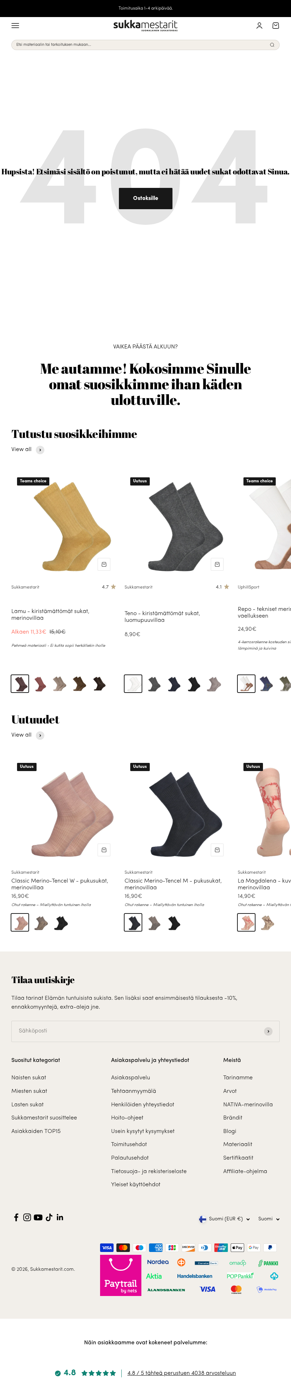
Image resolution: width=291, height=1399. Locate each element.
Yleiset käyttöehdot (135, 1185)
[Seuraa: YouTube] (38, 1217)
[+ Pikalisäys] (104, 564)
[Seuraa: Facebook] (16, 1217)
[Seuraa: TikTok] (49, 1217)
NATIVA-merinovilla (248, 1105)
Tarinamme (238, 1078)
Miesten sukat (29, 1091)
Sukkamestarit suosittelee (44, 1118)
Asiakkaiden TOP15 (36, 1131)
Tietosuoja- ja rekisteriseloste (149, 1172)
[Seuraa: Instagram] (27, 1217)
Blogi (229, 1131)
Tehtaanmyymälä (133, 1091)
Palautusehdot (130, 1158)
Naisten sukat (28, 1078)
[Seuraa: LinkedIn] (60, 1217)
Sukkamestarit (25, 587)
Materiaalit (237, 1145)
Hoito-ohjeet (127, 1118)
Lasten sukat (27, 1105)
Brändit (232, 1118)
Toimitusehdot (129, 1145)
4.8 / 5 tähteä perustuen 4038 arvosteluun (181, 1373)
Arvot (230, 1091)
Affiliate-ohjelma (245, 1172)
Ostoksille (145, 198)
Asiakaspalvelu (130, 1078)
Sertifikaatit (238, 1158)
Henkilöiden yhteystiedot (142, 1105)
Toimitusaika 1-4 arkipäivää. (146, 8)
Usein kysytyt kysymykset (143, 1131)
